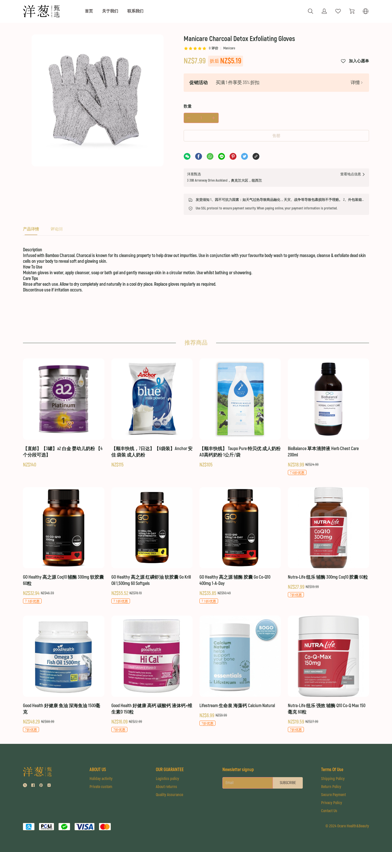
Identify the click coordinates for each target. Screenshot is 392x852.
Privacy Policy (331, 802)
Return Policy (331, 786)
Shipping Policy (333, 778)
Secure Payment (333, 794)
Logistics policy (167, 778)
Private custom (101, 786)
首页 (89, 11)
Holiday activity (101, 778)
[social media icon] (25, 786)
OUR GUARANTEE (170, 770)
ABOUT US (98, 770)
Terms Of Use (332, 770)
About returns (166, 786)
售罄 (276, 135)
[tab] (31, 230)
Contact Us (329, 810)
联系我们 (135, 11)
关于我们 (110, 11)
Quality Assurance (169, 794)
